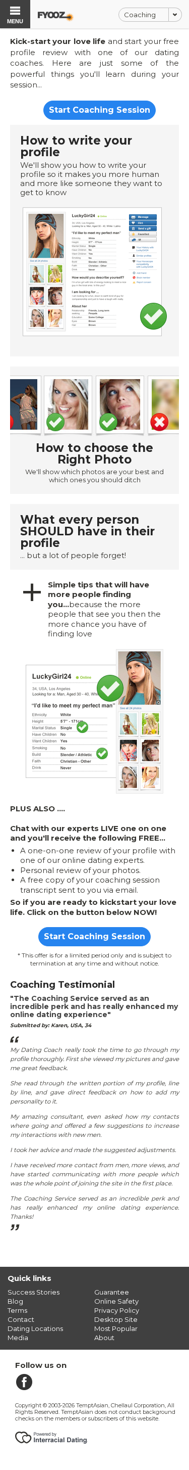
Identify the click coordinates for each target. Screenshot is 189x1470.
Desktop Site (116, 1319)
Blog (15, 1301)
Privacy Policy (116, 1310)
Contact (21, 1319)
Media (18, 1338)
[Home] (56, 15)
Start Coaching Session (99, 110)
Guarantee (111, 1292)
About (104, 1338)
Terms (17, 1310)
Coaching (140, 15)
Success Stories (33, 1292)
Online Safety (116, 1301)
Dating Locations (35, 1328)
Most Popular (116, 1328)
